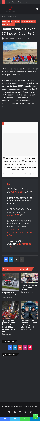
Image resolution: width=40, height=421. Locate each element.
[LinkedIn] (11, 259)
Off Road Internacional (28, 21)
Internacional (15, 21)
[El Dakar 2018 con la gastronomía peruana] (29, 278)
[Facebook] (6, 259)
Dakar (27, 174)
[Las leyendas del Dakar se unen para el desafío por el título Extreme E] (29, 310)
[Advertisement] (20, 379)
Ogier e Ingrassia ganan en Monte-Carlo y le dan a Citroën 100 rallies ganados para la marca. (9, 326)
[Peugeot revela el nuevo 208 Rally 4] (10, 282)
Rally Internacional (8, 24)
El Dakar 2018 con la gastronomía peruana (29, 287)
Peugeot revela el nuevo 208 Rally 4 (9, 294)
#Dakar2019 (17, 192)
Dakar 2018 (12, 16)
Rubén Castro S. (10, 38)
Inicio (5, 16)
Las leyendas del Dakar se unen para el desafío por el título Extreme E (29, 324)
